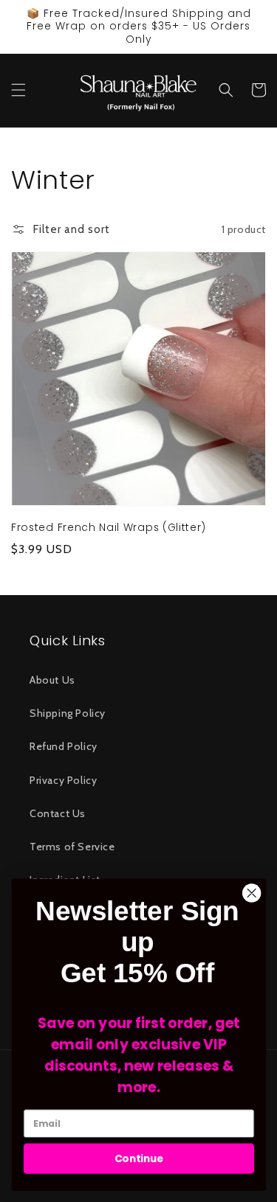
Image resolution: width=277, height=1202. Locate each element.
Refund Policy (64, 746)
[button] (18, 90)
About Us (52, 680)
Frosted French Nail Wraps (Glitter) (108, 528)
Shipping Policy (68, 713)
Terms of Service (72, 846)
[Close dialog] (251, 893)
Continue (138, 1158)
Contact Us (58, 813)
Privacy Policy (63, 780)
